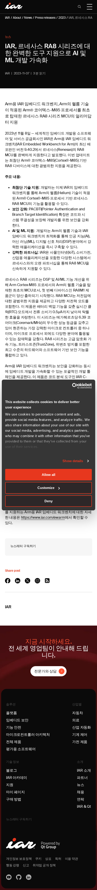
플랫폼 (11, 713)
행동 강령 (12, 865)
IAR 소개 (84, 770)
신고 (26, 865)
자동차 (77, 713)
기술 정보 (12, 762)
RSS (48, 581)
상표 (48, 859)
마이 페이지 (15, 792)
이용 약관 (71, 859)
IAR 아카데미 (16, 777)
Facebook (8, 581)
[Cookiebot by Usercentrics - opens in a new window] (72, 386)
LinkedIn (18, 581)
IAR (7, 18)
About (17, 18)
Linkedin (29, 877)
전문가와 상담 (45, 671)
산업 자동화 (81, 727)
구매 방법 (13, 799)
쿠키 (38, 859)
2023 (62, 18)
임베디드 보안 (17, 720)
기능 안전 (13, 727)
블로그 (11, 770)
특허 (58, 859)
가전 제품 (79, 741)
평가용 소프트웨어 (21, 749)
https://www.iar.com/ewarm (43, 517)
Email (38, 581)
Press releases (45, 18)
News (28, 18)
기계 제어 (79, 734)
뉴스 (8, 37)
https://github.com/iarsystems (19, 877)
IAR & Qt (84, 806)
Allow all (48, 474)
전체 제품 (13, 741)
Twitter (28, 581)
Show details (72, 461)
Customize (45, 488)
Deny (48, 501)
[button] (79, 6)
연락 (80, 799)
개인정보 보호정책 (19, 859)
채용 (80, 792)
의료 (75, 720)
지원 (9, 784)
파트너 (82, 777)
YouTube (9, 877)
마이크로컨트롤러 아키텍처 (28, 734)
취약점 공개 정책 (44, 865)
